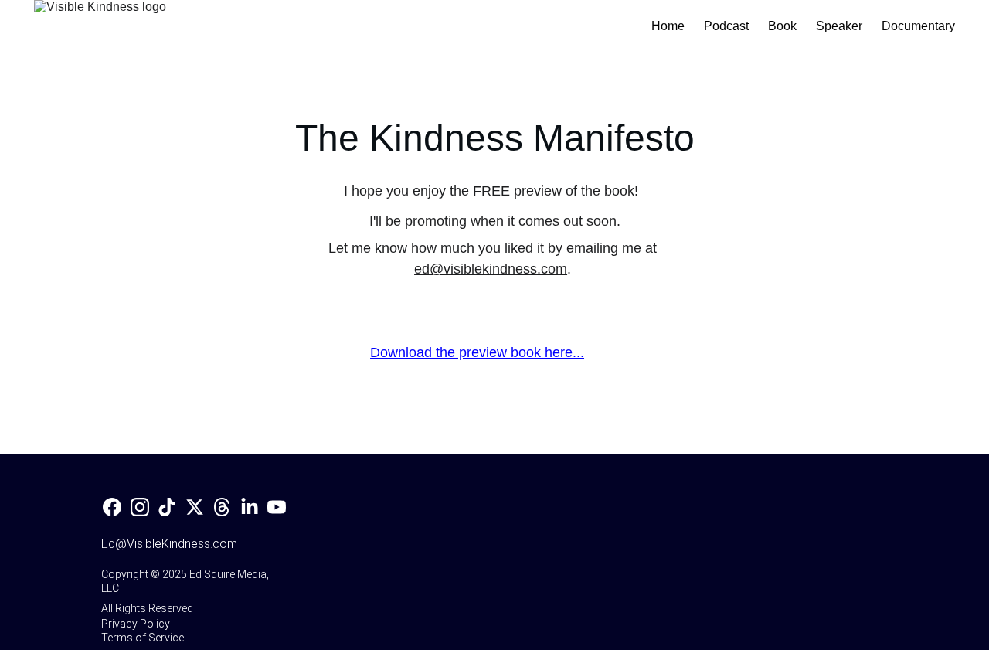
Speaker (839, 25)
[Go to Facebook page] (112, 507)
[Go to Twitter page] (194, 507)
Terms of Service (142, 637)
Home (668, 25)
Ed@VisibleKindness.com (169, 543)
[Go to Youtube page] (276, 507)
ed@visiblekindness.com (490, 269)
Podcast (726, 25)
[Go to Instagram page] (140, 507)
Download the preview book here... (477, 352)
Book (782, 25)
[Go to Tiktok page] (167, 507)
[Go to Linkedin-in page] (249, 507)
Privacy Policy (135, 624)
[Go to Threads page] (221, 507)
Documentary (918, 25)
